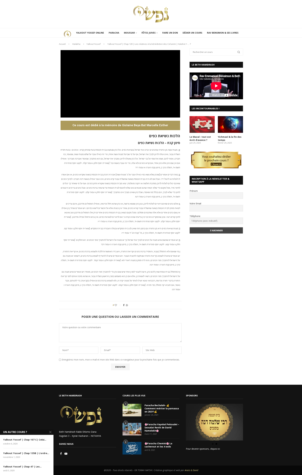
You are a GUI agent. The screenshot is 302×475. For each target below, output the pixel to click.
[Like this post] (118, 305)
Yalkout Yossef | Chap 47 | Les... (22, 466)
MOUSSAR (129, 32)
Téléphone (195, 216)
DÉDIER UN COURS (192, 32)
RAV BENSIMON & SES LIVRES (222, 32)
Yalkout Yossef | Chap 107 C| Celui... (24, 439)
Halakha (76, 44)
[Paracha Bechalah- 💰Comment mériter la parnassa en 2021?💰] (132, 410)
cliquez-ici (215, 448)
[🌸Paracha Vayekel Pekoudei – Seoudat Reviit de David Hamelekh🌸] (132, 429)
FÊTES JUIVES (149, 32)
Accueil (62, 44)
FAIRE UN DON (170, 32)
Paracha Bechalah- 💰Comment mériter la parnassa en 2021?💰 (162, 408)
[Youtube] (65, 453)
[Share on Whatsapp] (127, 305)
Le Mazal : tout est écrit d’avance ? (200, 138)
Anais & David (191, 470)
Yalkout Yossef (94, 44)
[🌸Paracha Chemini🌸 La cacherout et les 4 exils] (132, 448)
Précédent (180, 421)
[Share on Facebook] (123, 305)
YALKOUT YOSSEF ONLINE (90, 32)
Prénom (194, 190)
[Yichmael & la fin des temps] (230, 124)
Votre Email (195, 203)
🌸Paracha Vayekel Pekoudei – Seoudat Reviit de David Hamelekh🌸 (162, 427)
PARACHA (114, 32)
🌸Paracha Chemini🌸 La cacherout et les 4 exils (158, 445)
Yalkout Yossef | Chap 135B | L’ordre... (26, 453)
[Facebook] (61, 453)
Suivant (248, 421)
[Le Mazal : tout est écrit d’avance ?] (202, 124)
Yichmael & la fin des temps (229, 138)
